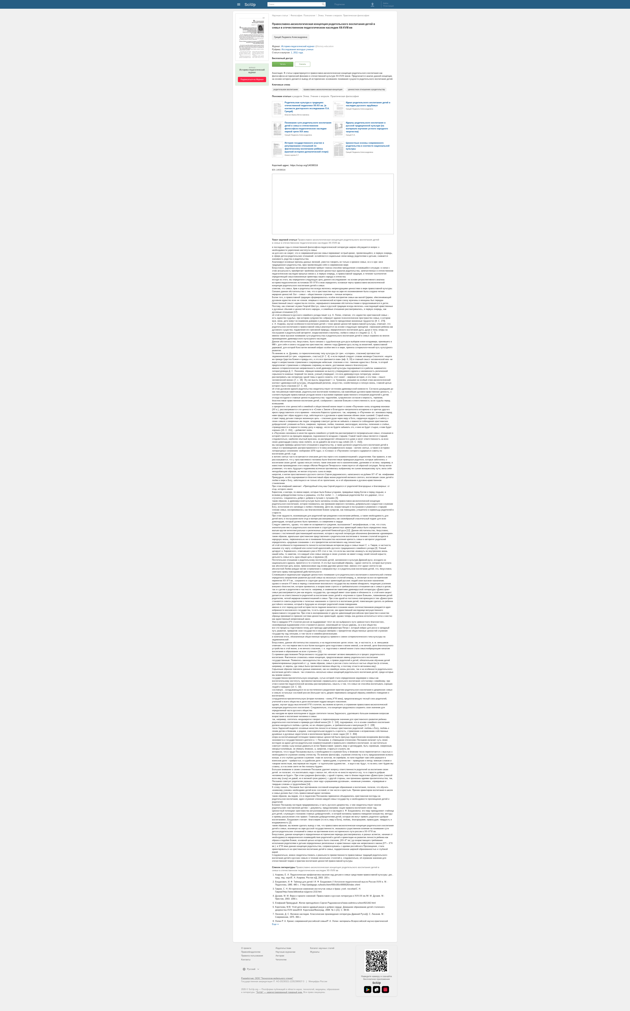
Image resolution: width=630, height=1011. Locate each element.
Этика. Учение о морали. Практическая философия (343, 15)
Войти (385, 3)
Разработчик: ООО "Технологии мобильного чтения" (267, 978)
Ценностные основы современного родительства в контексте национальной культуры (367, 146)
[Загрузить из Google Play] (367, 989)
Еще (274, 924)
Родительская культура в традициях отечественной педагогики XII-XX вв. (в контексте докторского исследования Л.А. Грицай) (307, 107)
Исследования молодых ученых (298, 49)
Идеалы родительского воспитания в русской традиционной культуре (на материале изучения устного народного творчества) (367, 127)
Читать (283, 64)
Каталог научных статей (322, 948)
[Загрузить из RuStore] (376, 989)
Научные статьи (280, 15)
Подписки (339, 4)
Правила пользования (252, 955)
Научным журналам (285, 952)
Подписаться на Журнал (252, 79)
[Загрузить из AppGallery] (385, 989)
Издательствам (283, 948)
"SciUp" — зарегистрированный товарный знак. (279, 992)
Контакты (245, 959)
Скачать (302, 64)
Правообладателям (250, 952)
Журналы (314, 952)
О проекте (246, 948)
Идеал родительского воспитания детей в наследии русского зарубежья (368, 104)
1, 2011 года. (297, 52)
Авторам (280, 955)
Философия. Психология (303, 15)
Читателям (281, 959)
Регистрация (388, 6)
